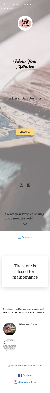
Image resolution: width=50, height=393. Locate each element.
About (15, 4)
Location (27, 4)
